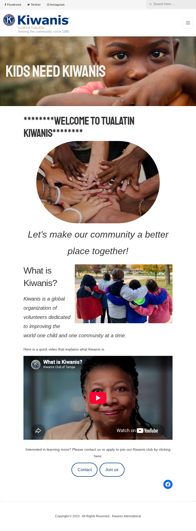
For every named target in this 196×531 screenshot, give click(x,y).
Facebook (13, 4)
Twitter (35, 4)
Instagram (57, 4)
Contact (85, 469)
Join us (111, 469)
